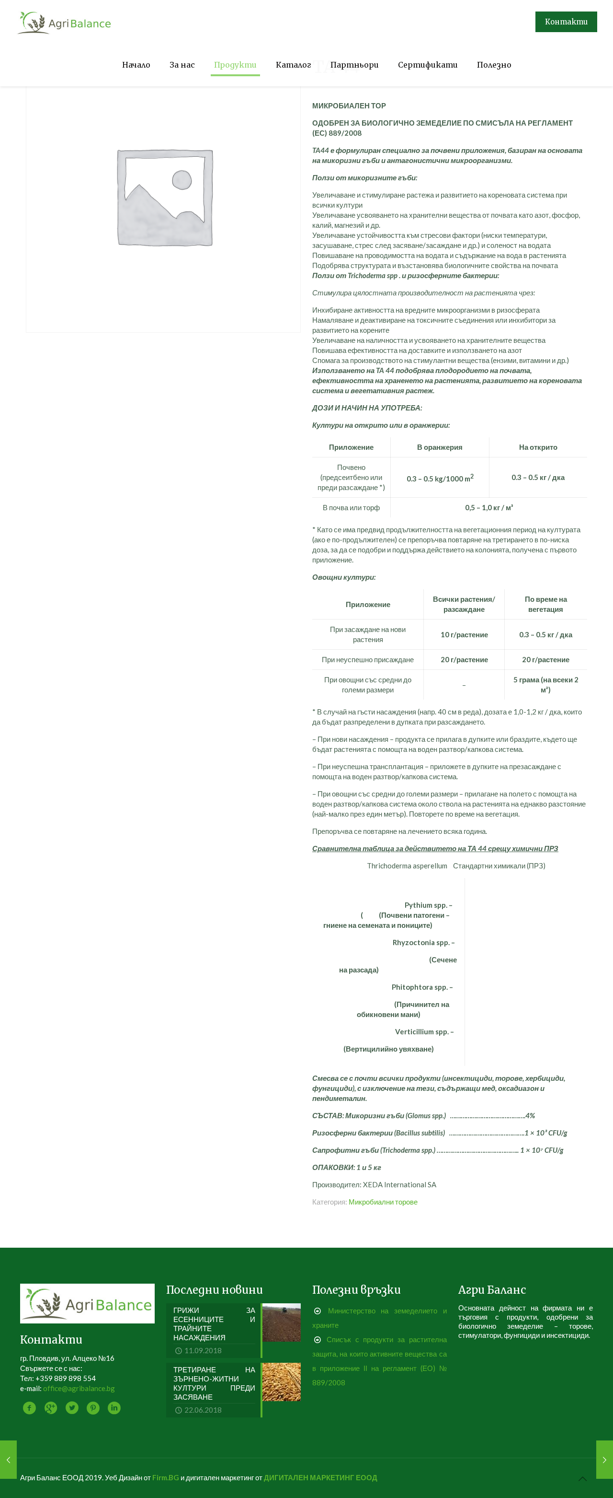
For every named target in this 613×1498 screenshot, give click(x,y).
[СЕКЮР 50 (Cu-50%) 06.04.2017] (604, 1459)
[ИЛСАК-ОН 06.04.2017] (8, 1459)
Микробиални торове (383, 1201)
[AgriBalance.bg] (64, 21)
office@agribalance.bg (79, 1388)
